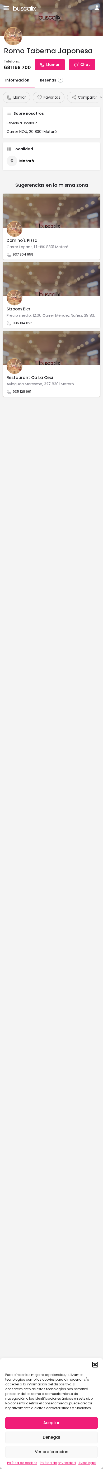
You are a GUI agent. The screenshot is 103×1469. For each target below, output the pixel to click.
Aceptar (51, 1422)
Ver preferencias (51, 1451)
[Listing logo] (13, 36)
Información (17, 80)
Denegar (51, 1437)
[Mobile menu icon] (6, 8)
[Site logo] (25, 8)
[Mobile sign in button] (96, 7)
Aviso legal (87, 1463)
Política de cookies (22, 1463)
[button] (95, 1364)
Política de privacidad (58, 1463)
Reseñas (51, 80)
